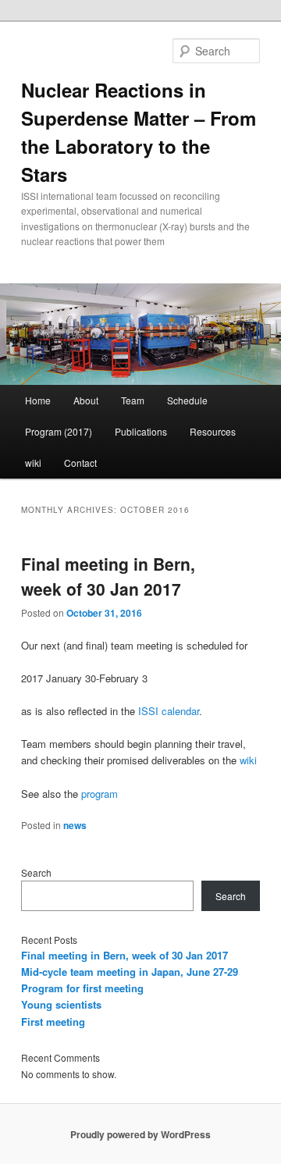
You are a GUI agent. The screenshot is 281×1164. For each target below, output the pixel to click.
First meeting (53, 1021)
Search (36, 872)
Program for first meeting (82, 988)
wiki (33, 462)
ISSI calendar (168, 710)
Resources (213, 431)
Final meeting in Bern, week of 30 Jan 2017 (108, 576)
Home (38, 400)
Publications (141, 431)
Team (132, 400)
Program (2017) (58, 431)
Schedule (187, 400)
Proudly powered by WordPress (140, 1134)
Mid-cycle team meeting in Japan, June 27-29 (129, 971)
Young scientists (61, 1004)
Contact (80, 462)
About (85, 400)
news (75, 825)
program (99, 793)
